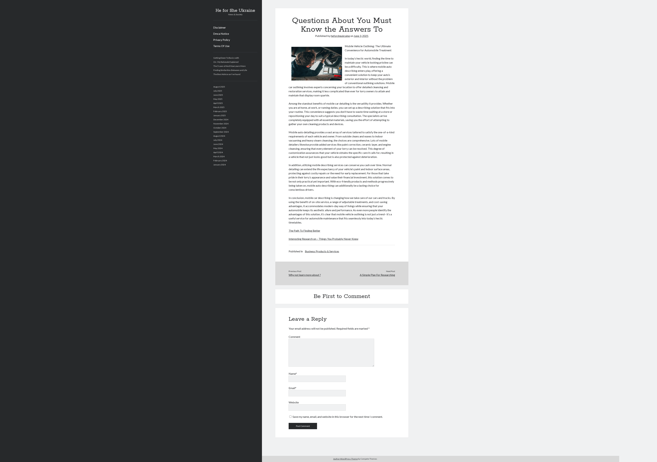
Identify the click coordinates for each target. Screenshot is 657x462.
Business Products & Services (322, 251)
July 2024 (217, 140)
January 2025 (219, 115)
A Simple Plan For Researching (377, 274)
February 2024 (220, 160)
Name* (293, 373)
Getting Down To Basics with (226, 58)
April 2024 (218, 152)
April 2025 (218, 103)
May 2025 (217, 99)
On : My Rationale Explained (226, 62)
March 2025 (218, 107)
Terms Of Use (221, 45)
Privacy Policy (221, 39)
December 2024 (220, 119)
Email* (292, 388)
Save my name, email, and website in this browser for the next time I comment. (338, 416)
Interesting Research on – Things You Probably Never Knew (323, 238)
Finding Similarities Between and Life (230, 70)
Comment (294, 336)
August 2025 (219, 86)
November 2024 (220, 123)
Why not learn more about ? (305, 274)
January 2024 (219, 164)
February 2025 (220, 111)
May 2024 (217, 148)
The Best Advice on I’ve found (226, 74)
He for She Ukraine (235, 10)
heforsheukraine (340, 35)
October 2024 (219, 127)
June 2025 (218, 95)
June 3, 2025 (361, 35)
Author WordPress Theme (345, 459)
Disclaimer (219, 27)
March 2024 (218, 156)
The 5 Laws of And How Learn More (229, 66)
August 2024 (219, 136)
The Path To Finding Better (304, 230)
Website (294, 402)
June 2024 (218, 144)
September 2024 (221, 132)
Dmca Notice (221, 33)
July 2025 (217, 91)
